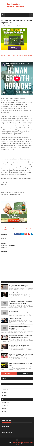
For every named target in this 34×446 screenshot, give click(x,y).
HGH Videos (22, 26)
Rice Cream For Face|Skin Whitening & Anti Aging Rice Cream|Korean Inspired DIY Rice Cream (20, 302)
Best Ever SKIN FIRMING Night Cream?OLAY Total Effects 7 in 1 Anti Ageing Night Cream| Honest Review (21, 355)
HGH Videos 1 (4, 396)
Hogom (18, 444)
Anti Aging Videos (6, 387)
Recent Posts (8, 373)
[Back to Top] (17, 440)
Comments (25, 373)
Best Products (5, 390)
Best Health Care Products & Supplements (16, 5)
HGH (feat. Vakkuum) (13, 311)
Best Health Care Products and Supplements (23, 442)
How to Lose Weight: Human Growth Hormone (18, 285)
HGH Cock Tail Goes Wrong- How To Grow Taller (19, 345)
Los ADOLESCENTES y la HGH (15, 319)
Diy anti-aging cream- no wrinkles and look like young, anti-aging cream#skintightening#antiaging (20, 336)
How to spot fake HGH (13, 293)
